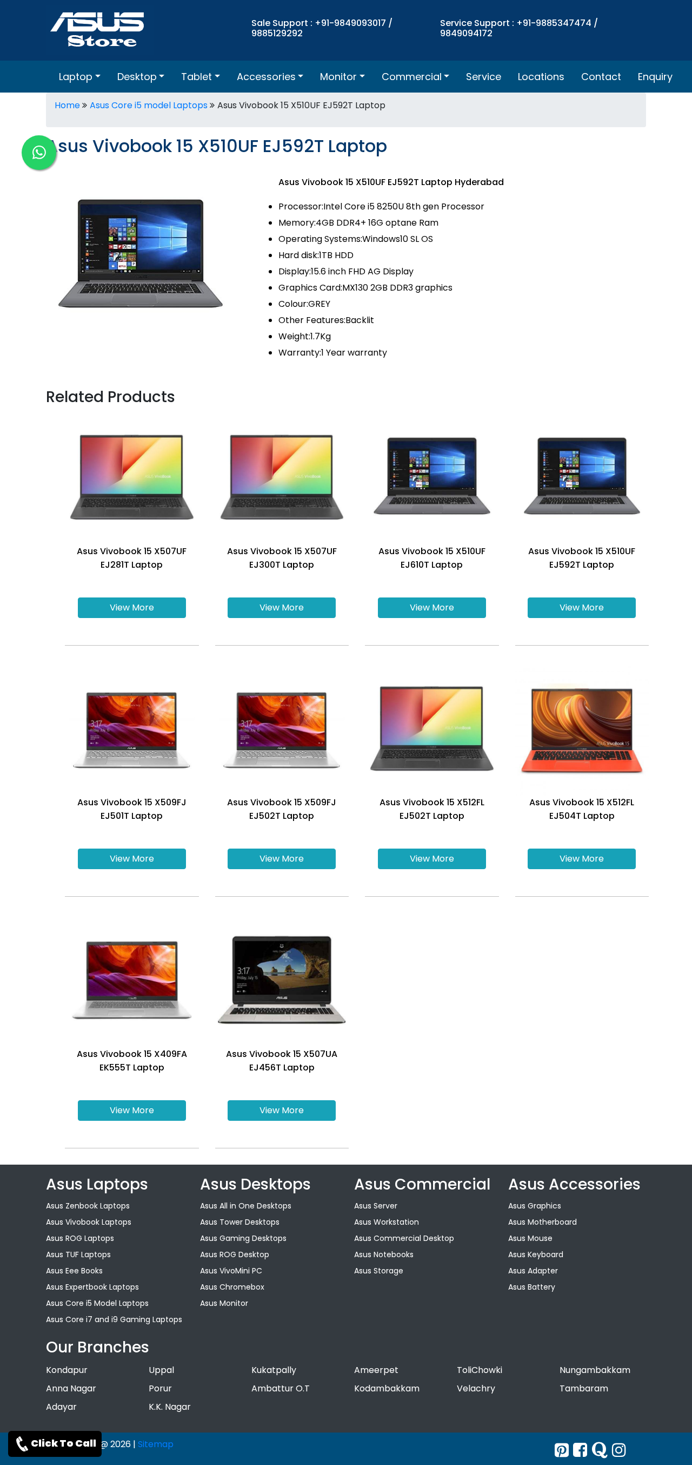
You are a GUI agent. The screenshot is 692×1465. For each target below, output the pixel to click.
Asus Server (375, 1205)
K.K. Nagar (170, 1407)
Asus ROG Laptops (80, 1238)
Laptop (75, 76)
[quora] (599, 1450)
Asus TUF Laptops (78, 1254)
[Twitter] (562, 1450)
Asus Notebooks (384, 1254)
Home (67, 105)
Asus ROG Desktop (234, 1254)
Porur (160, 1388)
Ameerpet (376, 1370)
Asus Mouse (530, 1238)
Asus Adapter (533, 1270)
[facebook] (580, 1450)
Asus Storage (378, 1270)
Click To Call (63, 1443)
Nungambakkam (595, 1370)
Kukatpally (273, 1370)
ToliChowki (479, 1370)
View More (132, 607)
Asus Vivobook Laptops (88, 1222)
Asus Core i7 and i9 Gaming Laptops (114, 1319)
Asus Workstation (386, 1222)
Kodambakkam (387, 1388)
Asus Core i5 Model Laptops (97, 1303)
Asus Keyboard (535, 1254)
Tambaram (584, 1388)
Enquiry (655, 76)
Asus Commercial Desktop (404, 1238)
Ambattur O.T (280, 1388)
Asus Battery (531, 1287)
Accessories (266, 76)
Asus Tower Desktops (240, 1222)
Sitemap (156, 1444)
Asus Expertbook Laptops (92, 1287)
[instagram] (619, 1450)
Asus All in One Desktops (245, 1205)
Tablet (196, 76)
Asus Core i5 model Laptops (149, 105)
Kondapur (67, 1370)
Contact (601, 76)
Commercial (412, 76)
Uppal (161, 1370)
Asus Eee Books (74, 1270)
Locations (541, 76)
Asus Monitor (224, 1303)
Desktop (137, 76)
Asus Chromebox (232, 1287)
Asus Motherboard (542, 1222)
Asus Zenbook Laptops (88, 1205)
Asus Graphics (534, 1205)
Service (483, 76)
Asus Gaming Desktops (243, 1238)
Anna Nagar (71, 1388)
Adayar (61, 1407)
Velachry (476, 1388)
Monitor (338, 76)
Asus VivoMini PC (231, 1270)
